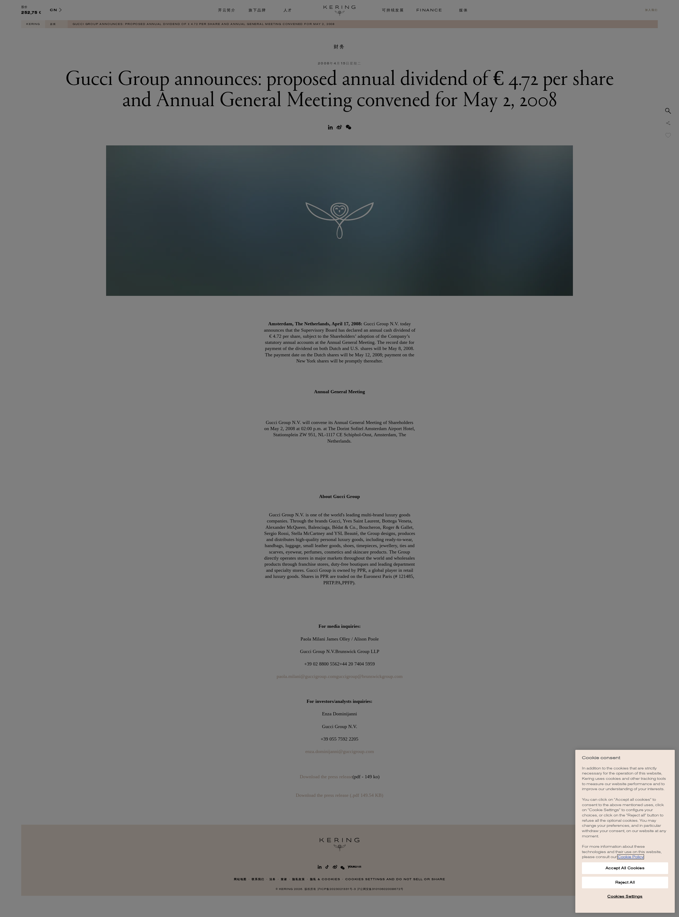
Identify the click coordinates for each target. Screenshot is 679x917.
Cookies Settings (625, 896)
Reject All (625, 882)
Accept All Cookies (625, 868)
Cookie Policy (630, 857)
